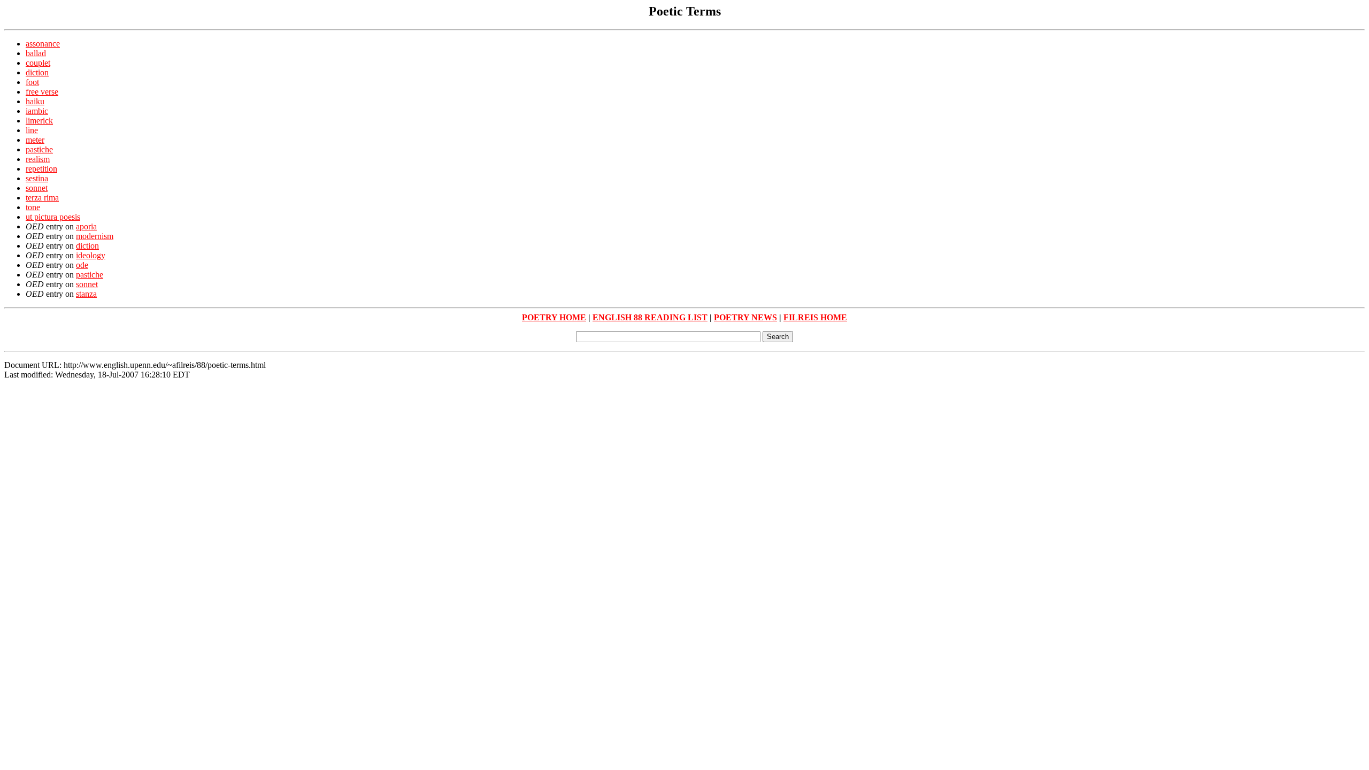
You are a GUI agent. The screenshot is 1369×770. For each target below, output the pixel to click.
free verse (42, 91)
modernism (94, 236)
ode (82, 265)
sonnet (37, 187)
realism (38, 159)
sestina (37, 178)
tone (33, 207)
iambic (37, 111)
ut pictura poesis (53, 216)
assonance (43, 43)
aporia (86, 226)
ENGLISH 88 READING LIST (650, 317)
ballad (36, 53)
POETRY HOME (554, 317)
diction (37, 72)
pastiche (39, 149)
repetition (41, 168)
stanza (86, 293)
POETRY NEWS (745, 317)
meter (35, 139)
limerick (39, 120)
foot (32, 82)
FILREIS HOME (815, 317)
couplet (38, 62)
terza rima (42, 197)
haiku (35, 101)
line (32, 130)
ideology (90, 255)
